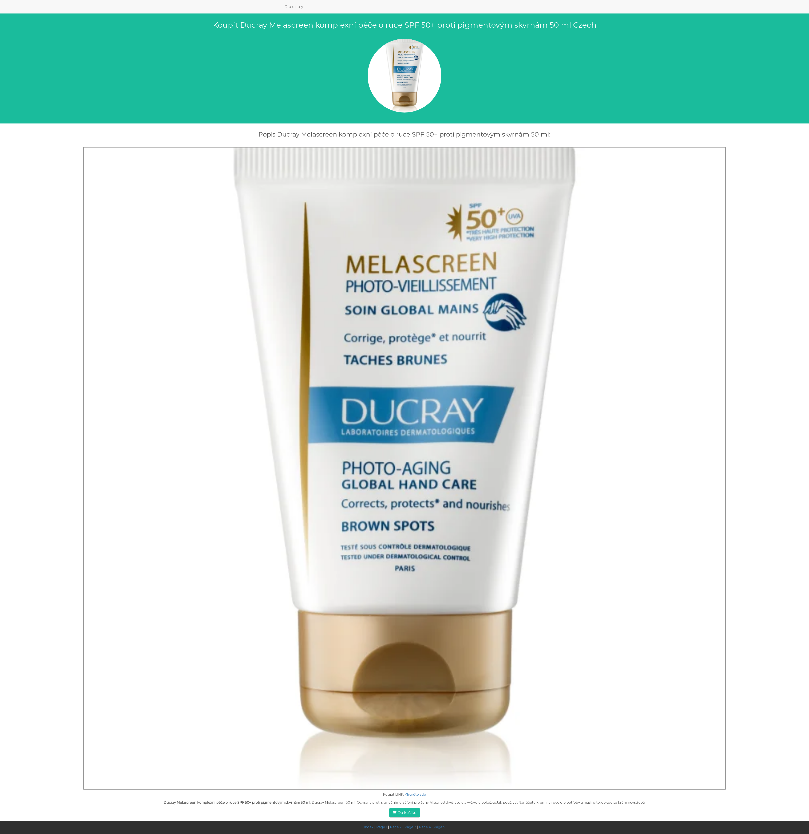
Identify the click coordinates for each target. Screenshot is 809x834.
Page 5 (439, 827)
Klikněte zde (415, 794)
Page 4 (425, 827)
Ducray (294, 6)
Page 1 (381, 827)
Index (369, 827)
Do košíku (406, 812)
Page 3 (410, 827)
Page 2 (396, 827)
